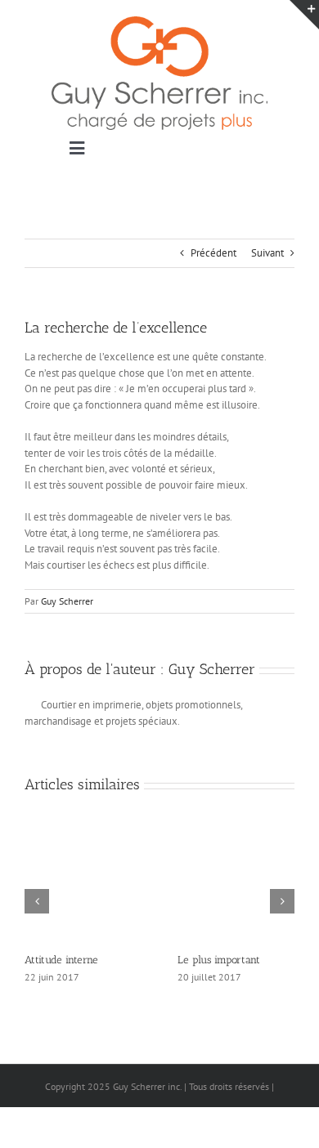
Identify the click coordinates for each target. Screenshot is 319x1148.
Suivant (267, 253)
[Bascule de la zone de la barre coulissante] (304, 14)
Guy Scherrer (67, 601)
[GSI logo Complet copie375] (159, 22)
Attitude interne (61, 960)
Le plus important (218, 960)
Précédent (213, 253)
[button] (37, 901)
